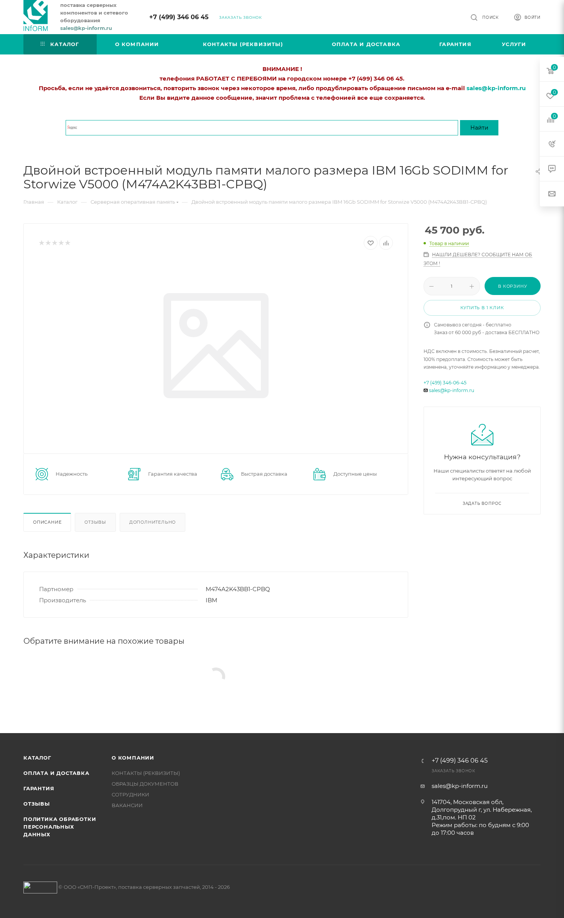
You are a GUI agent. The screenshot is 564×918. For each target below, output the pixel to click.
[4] (61, 243)
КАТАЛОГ (37, 758)
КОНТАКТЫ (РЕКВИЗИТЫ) (146, 773)
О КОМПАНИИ (133, 758)
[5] (67, 243)
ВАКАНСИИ (127, 805)
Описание (47, 522)
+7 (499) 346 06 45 (179, 17)
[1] (41, 243)
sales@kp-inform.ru (451, 390)
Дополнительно (152, 522)
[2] (48, 243)
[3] (54, 243)
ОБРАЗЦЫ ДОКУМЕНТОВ (145, 784)
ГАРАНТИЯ (38, 788)
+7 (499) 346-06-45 (445, 383)
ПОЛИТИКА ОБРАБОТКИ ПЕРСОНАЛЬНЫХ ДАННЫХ (59, 826)
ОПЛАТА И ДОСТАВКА (56, 773)
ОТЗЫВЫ (36, 804)
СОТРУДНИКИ (130, 794)
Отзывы (95, 522)
